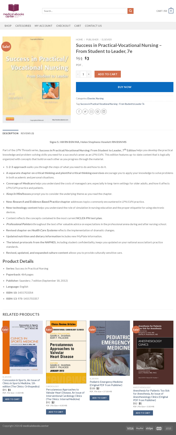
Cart (77, 25)
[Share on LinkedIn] (104, 111)
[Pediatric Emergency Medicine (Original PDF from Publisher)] (110, 348)
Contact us (93, 25)
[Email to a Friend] (91, 111)
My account (43, 25)
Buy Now (124, 87)
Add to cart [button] (12, 399)
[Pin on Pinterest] (98, 111)
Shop (8, 25)
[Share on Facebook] (79, 111)
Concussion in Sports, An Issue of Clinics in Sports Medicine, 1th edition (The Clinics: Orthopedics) (21, 383)
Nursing (99, 98)
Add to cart (107, 74)
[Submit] (130, 11)
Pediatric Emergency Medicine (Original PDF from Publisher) (106, 383)
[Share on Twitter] (85, 111)
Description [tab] (10, 133)
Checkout (63, 25)
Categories (23, 25)
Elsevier (107, 39)
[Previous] (2, 371)
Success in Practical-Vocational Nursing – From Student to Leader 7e (112, 104)
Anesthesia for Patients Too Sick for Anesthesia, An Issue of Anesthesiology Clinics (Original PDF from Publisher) (151, 395)
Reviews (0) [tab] (27, 133)
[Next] (173, 371)
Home (79, 39)
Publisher (92, 39)
